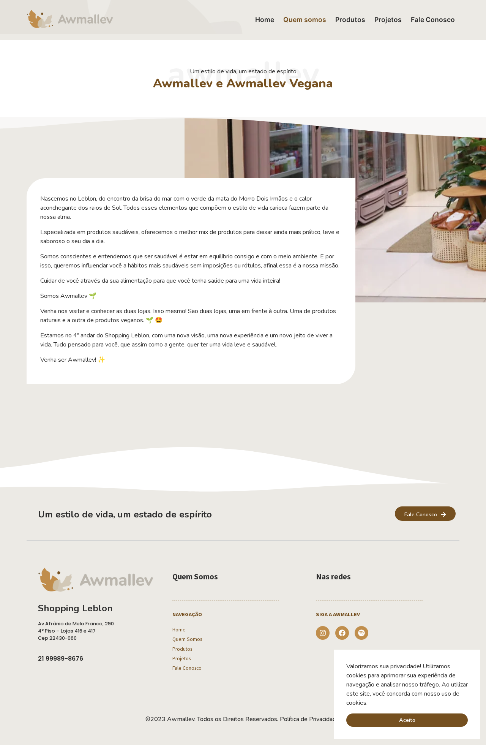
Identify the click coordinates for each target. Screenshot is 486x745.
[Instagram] (323, 633)
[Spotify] (361, 633)
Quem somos (304, 20)
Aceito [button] (407, 720)
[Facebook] (342, 633)
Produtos (350, 20)
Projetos (388, 20)
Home (264, 20)
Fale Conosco (433, 20)
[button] (370, 703)
